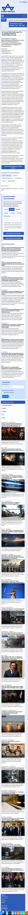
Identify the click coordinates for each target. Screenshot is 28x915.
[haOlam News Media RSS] (20, 2)
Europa (12, 25)
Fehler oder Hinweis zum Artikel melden (13, 167)
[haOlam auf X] (22, 2)
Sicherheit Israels (5, 130)
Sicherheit (18, 178)
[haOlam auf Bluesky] (23, 2)
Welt (23, 25)
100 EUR (19, 213)
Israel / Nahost (5, 898)
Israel (20, 24)
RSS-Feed (5, 905)
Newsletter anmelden (9, 390)
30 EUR (6, 213)
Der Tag (3, 899)
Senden (5, 396)
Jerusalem (3, 59)
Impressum (4, 907)
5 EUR (5, 209)
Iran (16, 25)
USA (20, 25)
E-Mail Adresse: (5, 384)
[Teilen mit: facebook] (1, 913)
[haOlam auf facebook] (21, 2)
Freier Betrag (6, 216)
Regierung (11, 181)
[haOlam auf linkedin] (26, 2)
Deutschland (14, 24)
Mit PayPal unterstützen (13, 233)
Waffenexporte (7, 178)
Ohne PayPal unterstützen (13, 238)
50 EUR (12, 213)
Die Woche (4, 901)
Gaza (11, 75)
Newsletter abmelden (9, 392)
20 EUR (18, 209)
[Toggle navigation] (24, 15)
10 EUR (12, 209)
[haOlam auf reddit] (25, 2)
